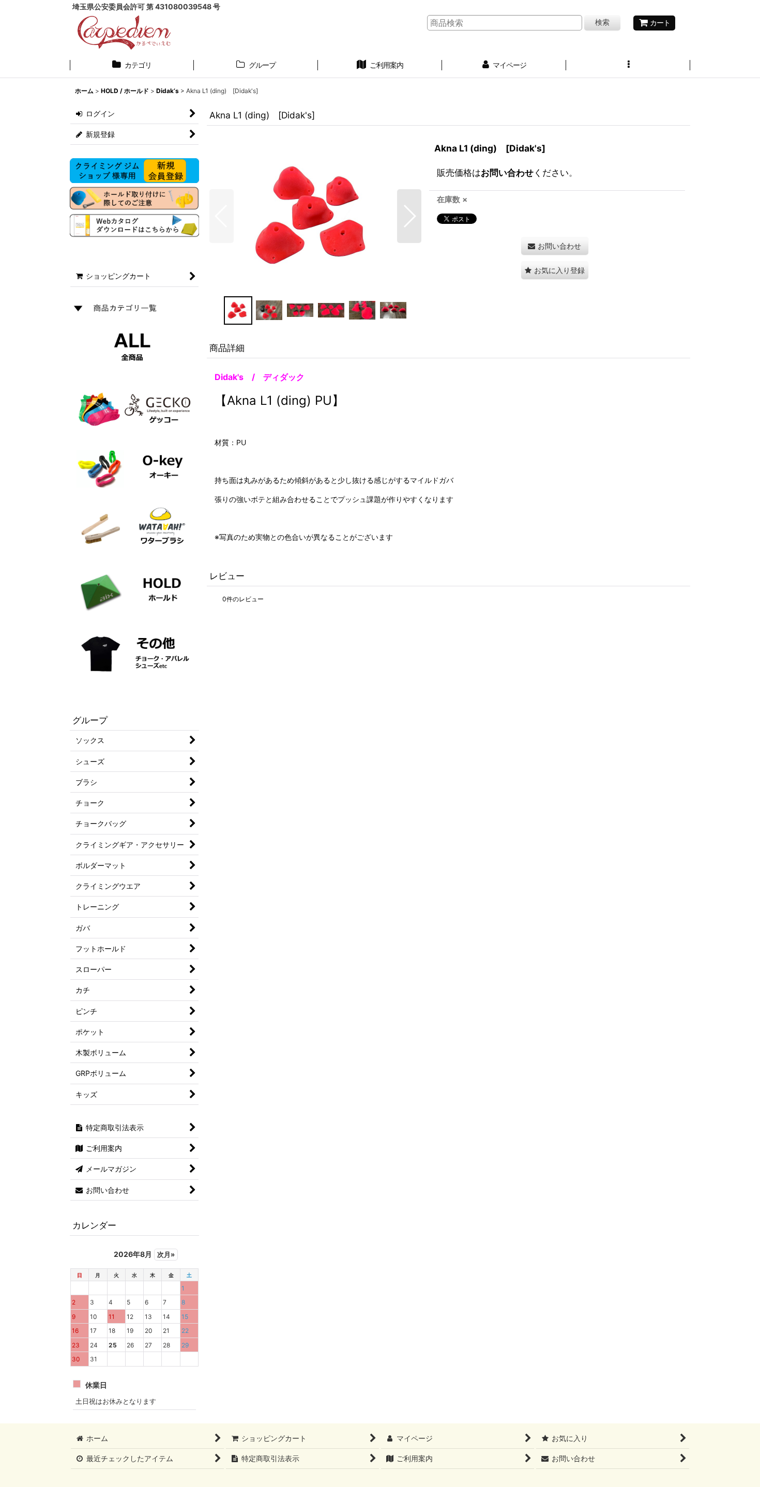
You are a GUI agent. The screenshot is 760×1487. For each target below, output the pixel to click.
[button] (628, 66)
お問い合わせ (507, 172)
